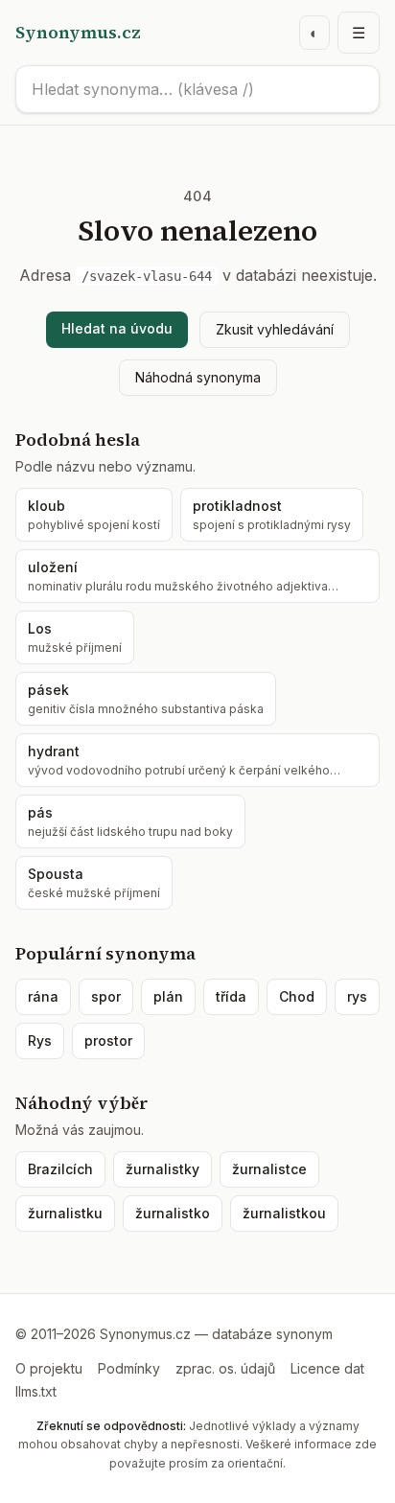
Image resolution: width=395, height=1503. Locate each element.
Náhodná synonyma (198, 377)
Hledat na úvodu (117, 328)
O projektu (48, 1368)
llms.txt (36, 1391)
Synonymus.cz (78, 32)
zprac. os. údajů (225, 1368)
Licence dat (327, 1368)
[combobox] (197, 89)
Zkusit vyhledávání (275, 329)
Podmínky (129, 1368)
